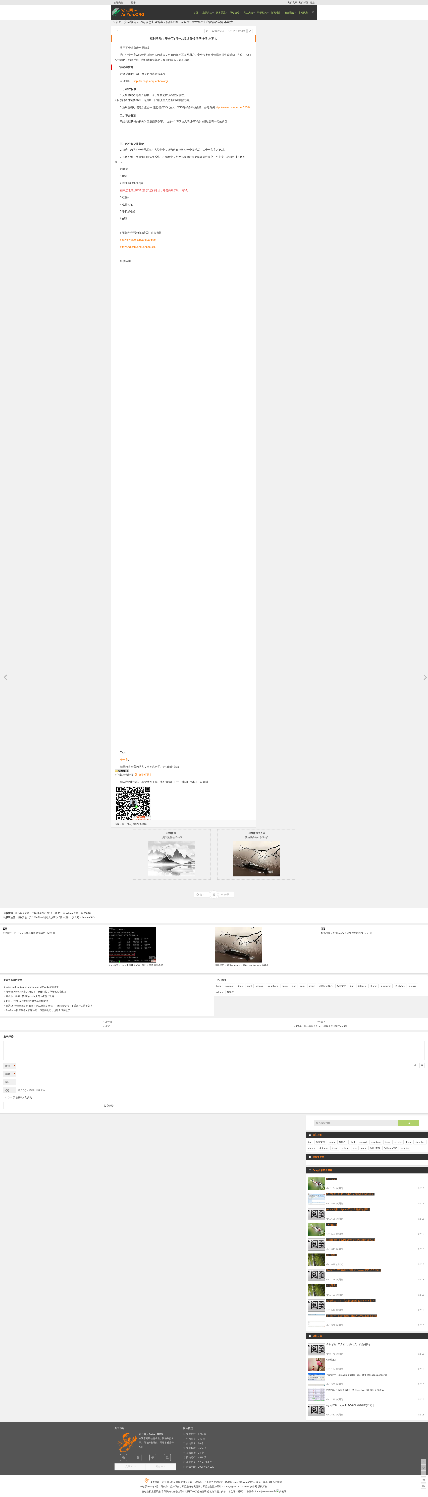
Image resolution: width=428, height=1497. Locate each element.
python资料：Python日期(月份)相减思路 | (348, 1209)
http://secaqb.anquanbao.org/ (150, 81)
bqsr (218, 986)
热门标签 (303, 2)
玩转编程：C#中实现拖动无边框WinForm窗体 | (351, 1300)
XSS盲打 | (331, 1224)
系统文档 (341, 986)
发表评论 (220, 31)
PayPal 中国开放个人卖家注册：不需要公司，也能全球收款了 (38, 1010)
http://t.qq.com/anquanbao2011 (138, 247)
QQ (7, 1090)
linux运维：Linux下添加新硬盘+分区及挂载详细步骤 (136, 965)
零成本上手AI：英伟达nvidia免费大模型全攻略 (30, 996)
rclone (219, 992)
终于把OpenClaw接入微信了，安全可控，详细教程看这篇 (36, 991)
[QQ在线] (138, 1457)
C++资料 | (331, 1255)
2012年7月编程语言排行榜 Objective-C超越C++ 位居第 (355, 1390)
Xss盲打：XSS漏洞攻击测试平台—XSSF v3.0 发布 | (353, 1270)
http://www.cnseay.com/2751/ (233, 107)
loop (294, 986)
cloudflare (273, 986)
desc (240, 986)
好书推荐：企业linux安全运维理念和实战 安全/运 (346, 933)
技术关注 (221, 12)
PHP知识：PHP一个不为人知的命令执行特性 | (350, 1194)
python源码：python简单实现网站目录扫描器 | (350, 1239)
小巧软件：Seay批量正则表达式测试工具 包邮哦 (351, 1315)
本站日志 (303, 12)
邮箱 (10, 1074)
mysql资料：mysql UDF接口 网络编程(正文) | (350, 1405)
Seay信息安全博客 (150, 22)
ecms (285, 986)
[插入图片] (421, 1065)
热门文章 (292, 2)
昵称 (10, 1066)
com (302, 986)
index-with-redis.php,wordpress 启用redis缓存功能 (32, 987)
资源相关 (262, 12)
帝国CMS (400, 986)
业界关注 (207, 12)
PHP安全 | (331, 1179)
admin (69, 913)
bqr (352, 986)
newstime (386, 986)
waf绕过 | (331, 1359)
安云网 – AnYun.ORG (132, 12)
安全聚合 (289, 12)
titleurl (312, 986)
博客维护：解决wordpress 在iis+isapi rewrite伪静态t (242, 965)
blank (249, 986)
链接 (312, 2)
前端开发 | (331, 1285)
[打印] (207, 31)
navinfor (229, 986)
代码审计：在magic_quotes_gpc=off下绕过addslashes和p (356, 1374)
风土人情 (248, 12)
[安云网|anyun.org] (281, 1491)
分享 (226, 894)
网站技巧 (234, 12)
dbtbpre (362, 986)
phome (373, 986)
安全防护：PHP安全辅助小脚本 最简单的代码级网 (29, 933)
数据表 (230, 992)
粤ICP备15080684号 (265, 1491)
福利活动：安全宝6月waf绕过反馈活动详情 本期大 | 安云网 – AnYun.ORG (56, 917)
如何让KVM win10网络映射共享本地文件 (27, 1001)
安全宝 (124, 759)
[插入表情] (415, 1065)
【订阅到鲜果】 (142, 774)
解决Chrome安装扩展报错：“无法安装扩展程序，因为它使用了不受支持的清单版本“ (49, 1005)
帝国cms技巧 (326, 986)
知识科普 (275, 12)
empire (412, 986)
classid (259, 986)
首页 (195, 12)
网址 (7, 1082)
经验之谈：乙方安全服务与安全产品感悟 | (348, 1344)
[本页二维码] (423, 1486)
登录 (133, 2)
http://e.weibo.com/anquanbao (138, 239)
